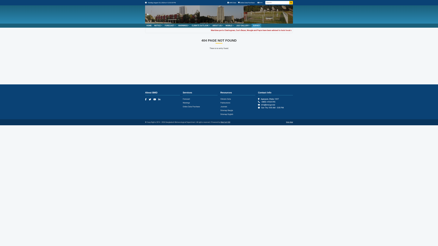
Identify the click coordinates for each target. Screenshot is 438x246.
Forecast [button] (169, 25)
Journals (223, 107)
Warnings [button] (183, 25)
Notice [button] (157, 25)
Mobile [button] (229, 25)
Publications (225, 103)
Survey (256, 25)
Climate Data (225, 99)
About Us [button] (217, 25)
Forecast (186, 99)
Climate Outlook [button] (200, 25)
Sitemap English (226, 114)
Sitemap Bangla (226, 110)
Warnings (186, 103)
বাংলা (260, 3)
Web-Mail (289, 122)
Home (149, 25)
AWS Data (232, 3)
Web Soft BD (225, 122)
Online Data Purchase (247, 3)
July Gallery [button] (242, 25)
